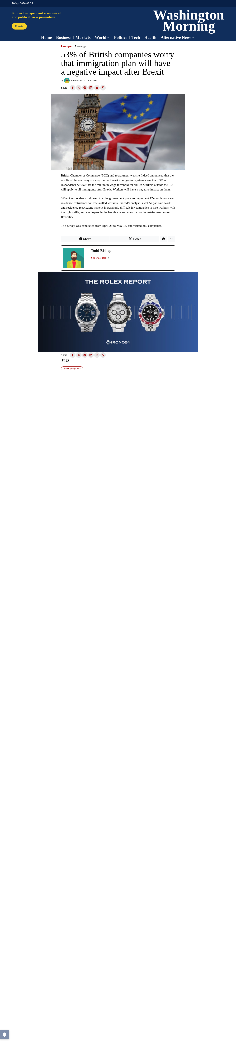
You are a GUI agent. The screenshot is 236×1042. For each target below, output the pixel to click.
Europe (66, 46)
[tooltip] (72, 87)
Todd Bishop (77, 80)
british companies (72, 368)
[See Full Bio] (109, 257)
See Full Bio (99, 257)
